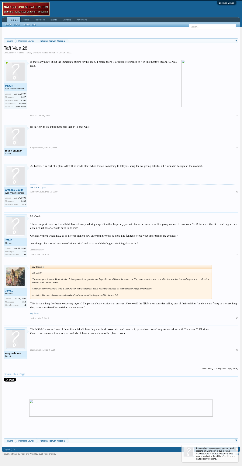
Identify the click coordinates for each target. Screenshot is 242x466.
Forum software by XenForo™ (29, 454)
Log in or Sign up (226, 3)
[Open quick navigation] (236, 41)
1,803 (23, 201)
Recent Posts (29, 24)
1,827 (23, 97)
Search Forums (12, 24)
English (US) (9, 449)
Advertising (82, 20)
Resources (40, 20)
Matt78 (54, 53)
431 (24, 251)
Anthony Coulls (14, 189)
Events (53, 20)
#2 (237, 147)
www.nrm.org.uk (38, 186)
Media (26, 20)
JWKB (8, 240)
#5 (237, 318)
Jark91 (9, 290)
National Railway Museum (29, 53)
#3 (237, 192)
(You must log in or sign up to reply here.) (219, 368)
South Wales (20, 107)
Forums (14, 20)
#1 (237, 115)
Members (67, 20)
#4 (237, 254)
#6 (237, 350)
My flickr (34, 313)
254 (24, 302)
